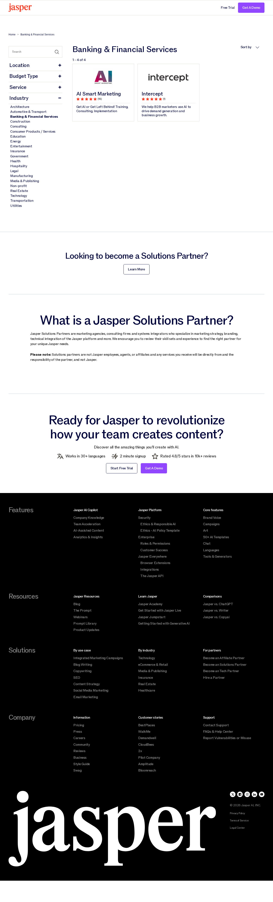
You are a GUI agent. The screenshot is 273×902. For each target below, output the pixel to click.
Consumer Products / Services (32, 132)
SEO (76, 677)
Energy (15, 141)
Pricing (78, 725)
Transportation (21, 201)
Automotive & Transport (28, 112)
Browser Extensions (155, 563)
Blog (76, 604)
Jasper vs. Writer (216, 610)
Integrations (149, 569)
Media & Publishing (24, 181)
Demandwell (147, 738)
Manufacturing (21, 176)
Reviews (79, 751)
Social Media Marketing (90, 690)
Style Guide (81, 764)
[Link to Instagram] (247, 794)
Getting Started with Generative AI (164, 623)
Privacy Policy (237, 813)
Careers (79, 738)
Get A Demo (251, 7)
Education (18, 137)
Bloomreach (147, 770)
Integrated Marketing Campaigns (98, 658)
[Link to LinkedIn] (254, 794)
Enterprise (146, 537)
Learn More (136, 269)
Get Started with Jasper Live (159, 610)
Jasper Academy (150, 604)
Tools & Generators (217, 556)
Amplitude (145, 764)
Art (205, 530)
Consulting (18, 127)
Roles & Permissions (155, 543)
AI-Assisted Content (88, 530)
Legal (14, 171)
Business (80, 757)
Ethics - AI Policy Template (159, 530)
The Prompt (82, 610)
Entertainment (21, 146)
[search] (35, 52)
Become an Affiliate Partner (223, 658)
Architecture (19, 107)
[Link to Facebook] (240, 794)
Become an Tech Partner (221, 671)
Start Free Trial (121, 468)
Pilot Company (149, 757)
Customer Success (154, 550)
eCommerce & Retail (153, 664)
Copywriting (82, 671)
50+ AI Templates (216, 537)
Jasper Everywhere (152, 556)
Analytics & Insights (88, 537)
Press (77, 731)
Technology (18, 196)
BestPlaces (146, 725)
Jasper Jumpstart (151, 617)
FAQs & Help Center (218, 731)
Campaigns (211, 524)
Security (144, 517)
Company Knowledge (88, 517)
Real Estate (19, 191)
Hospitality (18, 166)
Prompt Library (84, 623)
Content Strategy (86, 684)
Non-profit (18, 186)
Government (19, 156)
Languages (211, 550)
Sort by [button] (246, 47)
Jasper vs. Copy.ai (216, 617)
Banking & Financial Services (34, 117)
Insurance (17, 151)
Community (81, 744)
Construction (20, 122)
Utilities (16, 206)
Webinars (80, 617)
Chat (207, 543)
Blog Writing (82, 664)
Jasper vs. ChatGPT (218, 604)
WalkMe (144, 731)
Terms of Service (239, 820)
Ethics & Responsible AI (158, 524)
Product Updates (86, 630)
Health (15, 161)
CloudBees (146, 744)
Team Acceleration (86, 524)
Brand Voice (212, 517)
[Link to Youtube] (261, 794)
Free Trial (228, 7)
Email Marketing (85, 697)
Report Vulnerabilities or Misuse (227, 738)
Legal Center (237, 827)
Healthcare (146, 690)
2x (140, 751)
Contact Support (216, 725)
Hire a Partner (214, 677)
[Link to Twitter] (232, 794)
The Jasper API (151, 576)
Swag (77, 770)
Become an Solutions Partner (224, 664)
